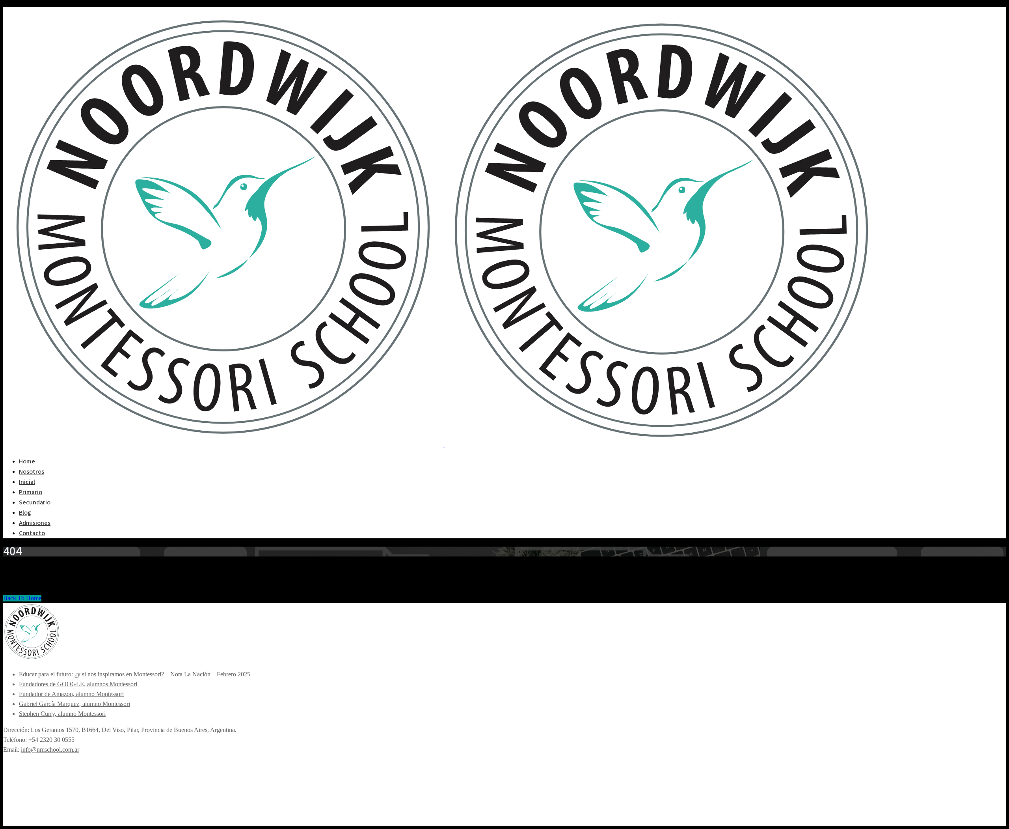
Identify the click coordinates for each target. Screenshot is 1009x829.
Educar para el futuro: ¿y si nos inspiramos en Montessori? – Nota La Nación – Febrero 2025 (134, 674)
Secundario (34, 502)
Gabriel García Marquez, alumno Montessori (74, 703)
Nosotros (31, 471)
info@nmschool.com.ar (50, 749)
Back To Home (22, 598)
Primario (30, 492)
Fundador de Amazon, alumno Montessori (71, 694)
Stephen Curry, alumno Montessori (62, 713)
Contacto (32, 533)
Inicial (27, 482)
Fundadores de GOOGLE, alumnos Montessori (78, 684)
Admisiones (34, 523)
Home (27, 461)
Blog (25, 512)
